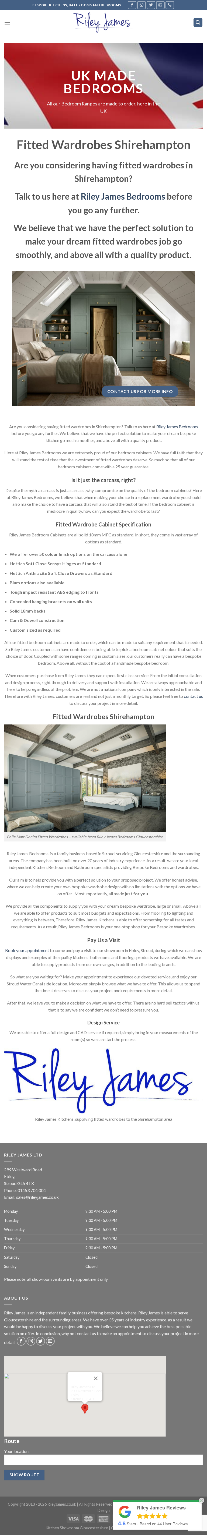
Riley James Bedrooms (123, 196)
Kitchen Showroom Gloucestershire (77, 1528)
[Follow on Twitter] (151, 5)
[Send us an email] (160, 5)
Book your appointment (27, 950)
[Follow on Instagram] (141, 5)
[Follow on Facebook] (132, 5)
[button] (85, 1409)
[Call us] (169, 5)
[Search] (198, 22)
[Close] (95, 1378)
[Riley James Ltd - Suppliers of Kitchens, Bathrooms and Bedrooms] (103, 22)
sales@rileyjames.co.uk (37, 1197)
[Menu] (7, 22)
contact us (193, 696)
